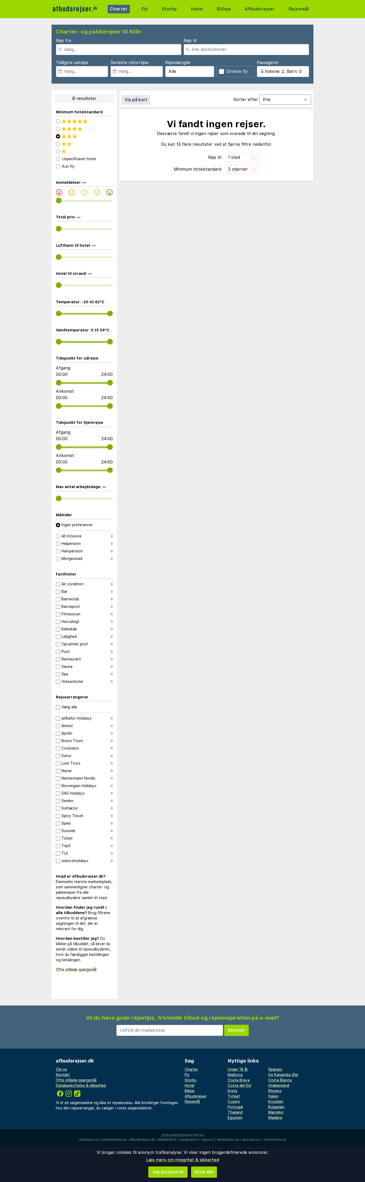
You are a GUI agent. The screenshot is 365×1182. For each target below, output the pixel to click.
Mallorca (235, 1075)
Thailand (235, 1112)
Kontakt (63, 1075)
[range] (58, 200)
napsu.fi (207, 1140)
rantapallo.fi (189, 1140)
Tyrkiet (234, 1096)
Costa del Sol (239, 1085)
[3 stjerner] (84, 136)
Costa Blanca (280, 1080)
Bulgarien (276, 1107)
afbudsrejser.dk (142, 1140)
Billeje (224, 9)
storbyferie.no (274, 1140)
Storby (169, 9)
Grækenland (278, 1085)
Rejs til (190, 40)
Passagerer (268, 62)
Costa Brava (239, 1080)
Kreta (232, 1091)
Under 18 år (238, 1069)
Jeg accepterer (168, 1171)
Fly (145, 9)
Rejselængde (177, 62)
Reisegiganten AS (188, 1135)
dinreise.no (251, 1140)
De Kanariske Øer (283, 1075)
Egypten (235, 1118)
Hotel (197, 9)
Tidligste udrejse (72, 62)
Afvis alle (204, 1171)
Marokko (276, 1112)
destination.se (228, 1140)
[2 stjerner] (84, 144)
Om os (61, 1069)
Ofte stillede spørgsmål (76, 969)
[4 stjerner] (84, 129)
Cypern (234, 1101)
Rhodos (275, 1091)
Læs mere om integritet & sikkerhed (182, 1159)
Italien (273, 1096)
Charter (119, 9)
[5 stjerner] (84, 121)
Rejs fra (63, 40)
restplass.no (89, 1140)
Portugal (235, 1107)
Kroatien (275, 1101)
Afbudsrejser (260, 9)
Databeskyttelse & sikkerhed (81, 1085)
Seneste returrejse (129, 62)
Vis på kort (136, 99)
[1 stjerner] (84, 151)
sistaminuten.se (114, 1140)
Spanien (275, 1069)
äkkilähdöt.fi (167, 1140)
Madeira (275, 1118)
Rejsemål (299, 9)
